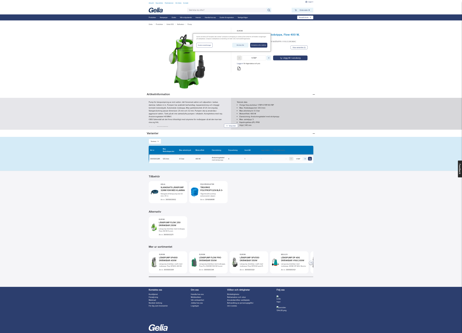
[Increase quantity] (268, 58)
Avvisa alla (240, 45)
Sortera (153, 141)
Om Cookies (232, 306)
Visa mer (232, 126)
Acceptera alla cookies (258, 45)
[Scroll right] (311, 263)
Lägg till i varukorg (292, 58)
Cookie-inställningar (204, 45)
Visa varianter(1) (299, 47)
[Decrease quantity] (239, 58)
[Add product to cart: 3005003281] (310, 159)
